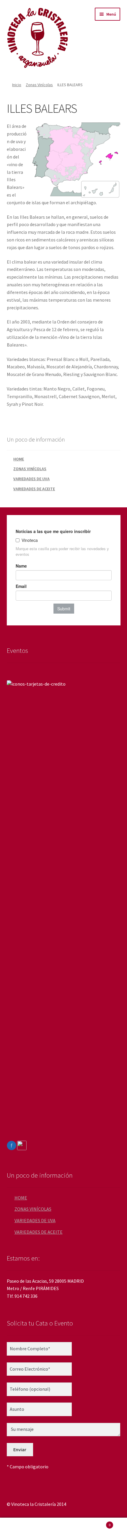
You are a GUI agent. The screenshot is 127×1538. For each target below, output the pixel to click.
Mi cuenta (21, 1528)
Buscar (63, 1528)
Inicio (16, 84)
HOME (18, 459)
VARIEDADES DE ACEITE (34, 488)
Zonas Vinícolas (39, 84)
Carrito (98, 1523)
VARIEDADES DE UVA (31, 478)
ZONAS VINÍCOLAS (29, 468)
